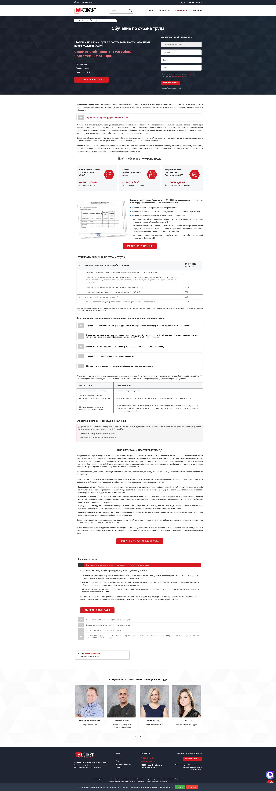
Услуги (150, 11)
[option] (89, 707)
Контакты (197, 11)
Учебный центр (180, 11)
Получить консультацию (91, 80)
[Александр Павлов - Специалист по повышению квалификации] (186, 707)
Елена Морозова (92, 653)
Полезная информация (123, 764)
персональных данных (179, 76)
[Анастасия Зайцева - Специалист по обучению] (122, 707)
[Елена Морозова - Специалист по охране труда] (154, 707)
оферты (191, 74)
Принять (180, 787)
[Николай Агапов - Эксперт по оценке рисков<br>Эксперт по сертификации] (89, 707)
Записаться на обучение (139, 246)
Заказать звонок (192, 759)
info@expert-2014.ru (147, 761)
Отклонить (192, 787)
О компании (163, 11)
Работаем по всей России (86, 2)
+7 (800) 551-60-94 (193, 3)
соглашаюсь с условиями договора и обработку (179, 75)
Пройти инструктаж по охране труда (140, 541)
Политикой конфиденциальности (161, 787)
